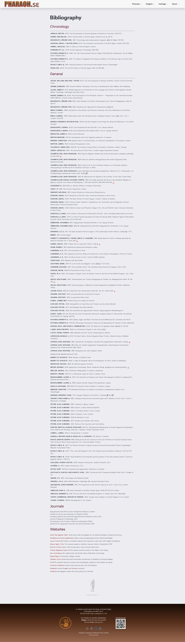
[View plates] (129, 342)
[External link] (86, 173)
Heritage (162, 4)
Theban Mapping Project (59, 550)
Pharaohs (136, 4)
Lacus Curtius (55, 541)
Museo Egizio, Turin (57, 544)
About (174, 4)
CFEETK (53, 562)
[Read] (114, 291)
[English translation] (61, 156)
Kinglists (149, 4)
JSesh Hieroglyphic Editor (59, 535)
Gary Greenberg (56, 553)
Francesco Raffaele (57, 565)
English (65, 568)
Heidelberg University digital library (62, 538)
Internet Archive (56, 547)
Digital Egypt (54, 556)
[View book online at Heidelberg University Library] (113, 395)
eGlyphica (53, 571)
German (74, 568)
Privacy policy (93, 635)
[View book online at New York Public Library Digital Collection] (107, 395)
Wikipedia (53, 568)
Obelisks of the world (57, 559)
